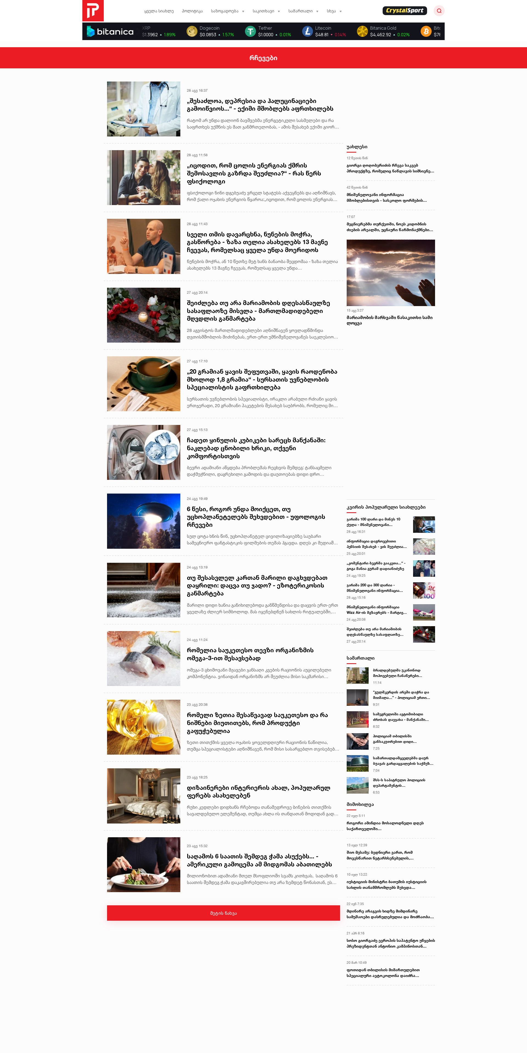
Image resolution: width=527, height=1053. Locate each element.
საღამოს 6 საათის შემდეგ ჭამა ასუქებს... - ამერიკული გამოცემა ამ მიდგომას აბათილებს (259, 860)
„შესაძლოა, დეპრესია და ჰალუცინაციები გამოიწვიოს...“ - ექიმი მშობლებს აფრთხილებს (260, 104)
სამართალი (361, 658)
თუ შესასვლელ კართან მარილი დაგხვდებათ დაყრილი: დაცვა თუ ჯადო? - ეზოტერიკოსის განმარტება (257, 585)
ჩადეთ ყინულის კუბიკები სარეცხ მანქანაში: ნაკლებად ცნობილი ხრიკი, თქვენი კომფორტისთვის (256, 447)
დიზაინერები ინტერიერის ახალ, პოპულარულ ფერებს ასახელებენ (258, 791)
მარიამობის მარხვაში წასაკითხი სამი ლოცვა (390, 320)
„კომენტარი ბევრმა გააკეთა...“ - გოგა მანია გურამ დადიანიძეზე (376, 566)
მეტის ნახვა (223, 913)
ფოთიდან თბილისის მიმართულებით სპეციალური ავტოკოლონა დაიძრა (383, 972)
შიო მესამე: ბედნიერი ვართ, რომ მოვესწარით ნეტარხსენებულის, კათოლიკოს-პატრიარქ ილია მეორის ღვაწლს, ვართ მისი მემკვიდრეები (383, 855)
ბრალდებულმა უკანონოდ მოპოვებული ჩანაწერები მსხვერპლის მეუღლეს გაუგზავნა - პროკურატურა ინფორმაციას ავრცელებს (403, 673)
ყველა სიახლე (159, 10)
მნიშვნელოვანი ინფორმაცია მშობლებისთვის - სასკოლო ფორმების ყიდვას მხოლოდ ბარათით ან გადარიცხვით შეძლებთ (390, 197)
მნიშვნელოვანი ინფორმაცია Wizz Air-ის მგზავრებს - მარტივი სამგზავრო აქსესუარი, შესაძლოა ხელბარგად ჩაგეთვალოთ (376, 610)
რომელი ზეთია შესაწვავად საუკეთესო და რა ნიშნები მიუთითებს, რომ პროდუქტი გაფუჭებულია (257, 722)
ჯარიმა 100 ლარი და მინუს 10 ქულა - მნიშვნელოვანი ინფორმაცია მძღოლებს (373, 522)
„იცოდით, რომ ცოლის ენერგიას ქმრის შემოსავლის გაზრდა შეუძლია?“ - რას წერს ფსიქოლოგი (254, 173)
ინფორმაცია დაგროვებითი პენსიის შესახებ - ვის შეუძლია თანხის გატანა (375, 544)
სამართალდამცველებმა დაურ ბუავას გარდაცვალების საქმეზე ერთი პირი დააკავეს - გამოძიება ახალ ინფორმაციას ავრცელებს (403, 761)
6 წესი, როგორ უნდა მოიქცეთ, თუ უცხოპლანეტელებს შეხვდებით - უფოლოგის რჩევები (256, 516)
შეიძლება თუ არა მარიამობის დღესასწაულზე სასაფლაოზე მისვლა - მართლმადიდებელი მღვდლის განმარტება (258, 310)
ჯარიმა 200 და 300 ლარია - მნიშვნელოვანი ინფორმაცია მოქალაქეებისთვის (373, 588)
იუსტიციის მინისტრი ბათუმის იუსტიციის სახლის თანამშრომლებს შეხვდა (387, 884)
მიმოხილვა (360, 804)
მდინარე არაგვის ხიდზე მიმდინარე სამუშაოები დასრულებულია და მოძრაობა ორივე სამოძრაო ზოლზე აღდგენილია (388, 914)
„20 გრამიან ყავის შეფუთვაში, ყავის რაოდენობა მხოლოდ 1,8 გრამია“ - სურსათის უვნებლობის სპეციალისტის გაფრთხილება (262, 379)
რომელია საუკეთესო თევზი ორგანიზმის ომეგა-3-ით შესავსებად (250, 654)
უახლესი (357, 146)
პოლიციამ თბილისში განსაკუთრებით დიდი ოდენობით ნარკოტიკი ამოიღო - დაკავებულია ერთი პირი (402, 739)
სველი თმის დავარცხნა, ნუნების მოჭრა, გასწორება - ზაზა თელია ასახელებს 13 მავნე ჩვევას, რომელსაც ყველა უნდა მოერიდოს (257, 242)
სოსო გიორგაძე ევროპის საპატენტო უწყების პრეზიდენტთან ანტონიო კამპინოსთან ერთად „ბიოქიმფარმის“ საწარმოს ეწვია (391, 943)
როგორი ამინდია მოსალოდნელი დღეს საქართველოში (385, 825)
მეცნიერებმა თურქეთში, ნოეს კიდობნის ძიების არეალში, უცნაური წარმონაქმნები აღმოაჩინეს (388, 227)
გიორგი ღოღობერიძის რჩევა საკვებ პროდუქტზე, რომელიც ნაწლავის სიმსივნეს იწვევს (390, 168)
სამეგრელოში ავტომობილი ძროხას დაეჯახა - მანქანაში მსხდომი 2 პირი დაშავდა (399, 717)
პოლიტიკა (192, 10)
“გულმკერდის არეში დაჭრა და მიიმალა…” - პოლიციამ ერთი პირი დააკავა (401, 695)
